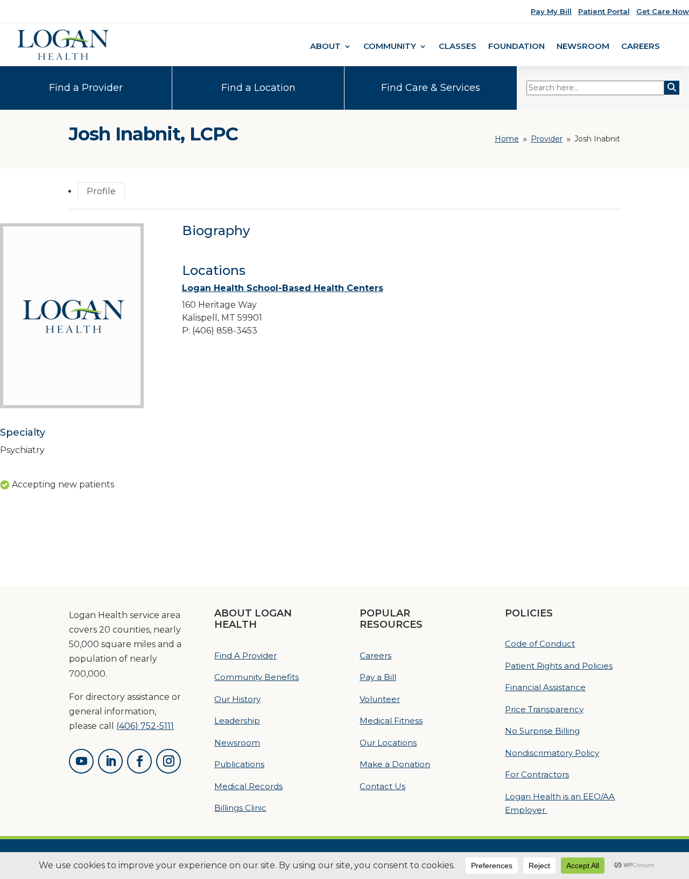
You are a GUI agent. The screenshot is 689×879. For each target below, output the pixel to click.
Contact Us (382, 786)
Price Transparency (544, 709)
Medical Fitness (391, 720)
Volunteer (380, 699)
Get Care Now (662, 11)
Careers (640, 46)
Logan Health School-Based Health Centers (282, 288)
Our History (237, 699)
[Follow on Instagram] (168, 761)
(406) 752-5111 (145, 726)
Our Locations (388, 743)
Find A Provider (245, 655)
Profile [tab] (101, 191)
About (325, 46)
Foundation (516, 46)
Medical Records (248, 786)
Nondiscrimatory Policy (552, 753)
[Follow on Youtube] (81, 761)
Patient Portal (604, 11)
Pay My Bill (551, 11)
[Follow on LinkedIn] (110, 761)
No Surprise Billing (542, 731)
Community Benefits (256, 677)
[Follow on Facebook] (139, 761)
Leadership (237, 720)
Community (389, 46)
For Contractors (537, 774)
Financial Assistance (545, 687)
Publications (239, 764)
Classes (457, 46)
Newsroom (583, 46)
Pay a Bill (378, 677)
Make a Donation (395, 764)
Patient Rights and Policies (559, 666)
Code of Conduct (540, 644)
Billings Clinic (240, 808)
